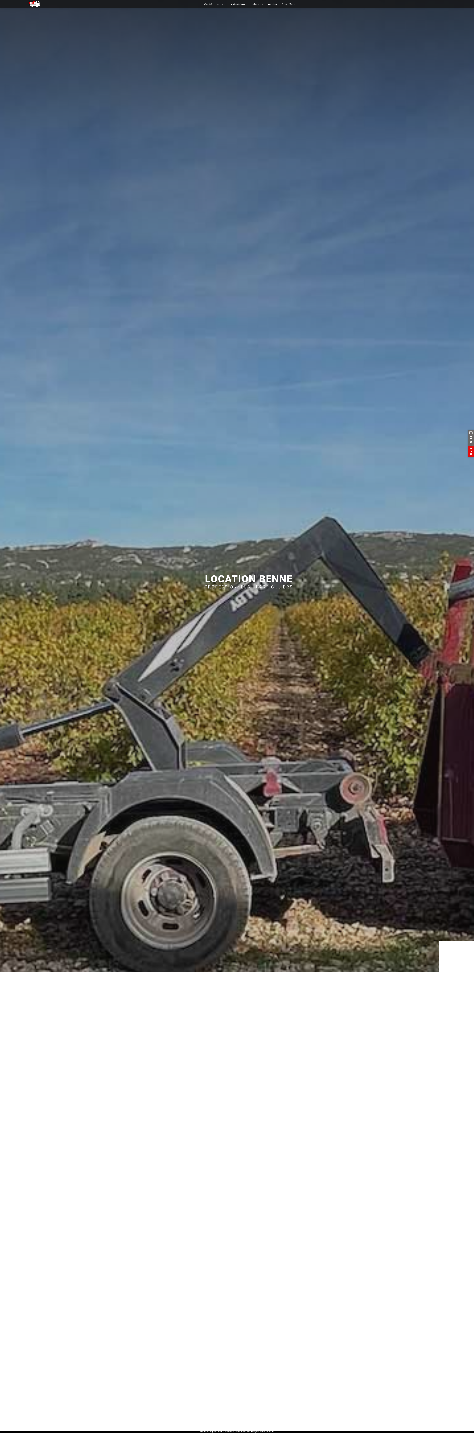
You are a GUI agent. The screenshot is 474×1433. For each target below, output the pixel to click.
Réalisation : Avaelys (267, 1432)
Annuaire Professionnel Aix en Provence (232, 1432)
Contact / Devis (288, 4)
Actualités (272, 4)
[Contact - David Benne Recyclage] (471, 438)
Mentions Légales (253, 1432)
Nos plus (221, 4)
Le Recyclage (257, 4)
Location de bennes (238, 4)
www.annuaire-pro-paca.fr (208, 1432)
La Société (207, 4)
